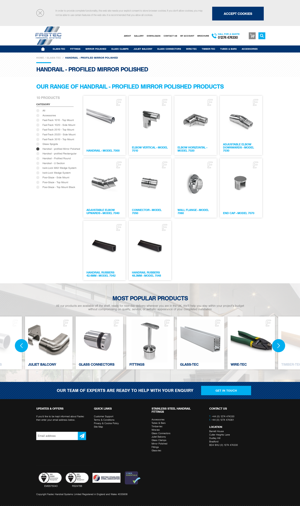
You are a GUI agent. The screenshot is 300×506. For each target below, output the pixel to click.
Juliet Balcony (143, 49)
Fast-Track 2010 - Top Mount (58, 129)
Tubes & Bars (228, 49)
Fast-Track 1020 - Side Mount (58, 124)
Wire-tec (191, 49)
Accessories (250, 49)
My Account (187, 36)
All (43, 110)
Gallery (139, 36)
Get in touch (226, 390)
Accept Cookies (238, 13)
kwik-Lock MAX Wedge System (59, 167)
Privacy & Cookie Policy (106, 423)
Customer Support (103, 416)
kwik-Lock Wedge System (56, 172)
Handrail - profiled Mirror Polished (61, 148)
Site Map (98, 426)
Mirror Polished (95, 49)
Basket (252, 35)
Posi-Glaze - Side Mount (55, 177)
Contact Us (170, 36)
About (127, 36)
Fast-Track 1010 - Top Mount (58, 120)
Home (40, 57)
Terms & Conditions (104, 419)
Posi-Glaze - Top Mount (55, 182)
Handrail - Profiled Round (56, 158)
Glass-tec (59, 49)
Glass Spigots (50, 144)
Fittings (75, 49)
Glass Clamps (120, 49)
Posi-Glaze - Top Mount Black (58, 187)
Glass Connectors (169, 49)
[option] (150, 343)
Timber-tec (208, 49)
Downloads (153, 36)
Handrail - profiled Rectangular (59, 153)
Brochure (203, 36)
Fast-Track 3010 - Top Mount (58, 139)
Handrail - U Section (53, 163)
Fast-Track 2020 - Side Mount (58, 134)
